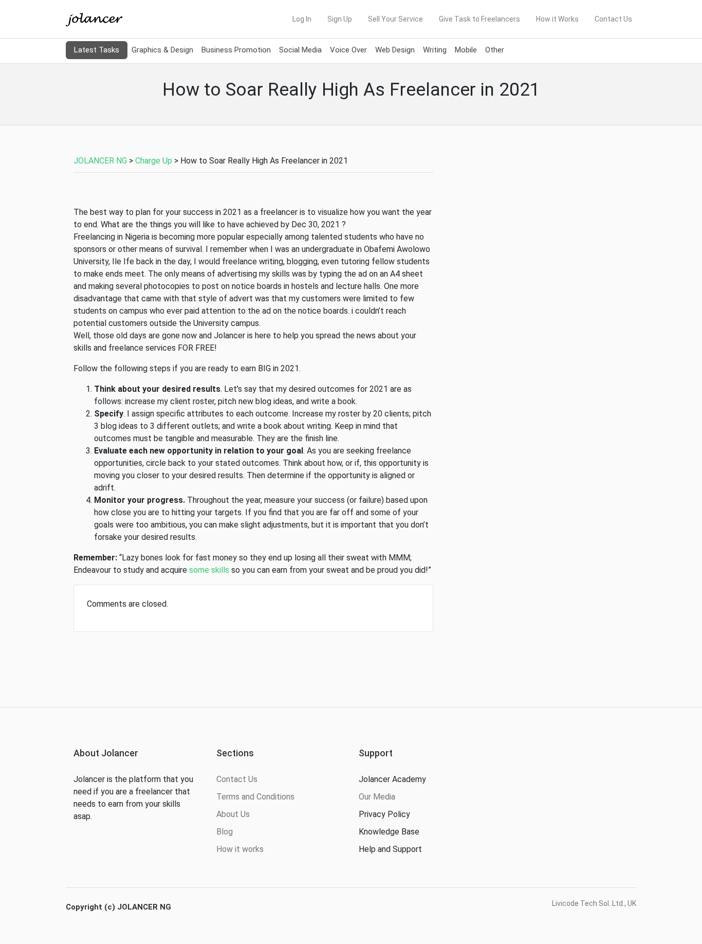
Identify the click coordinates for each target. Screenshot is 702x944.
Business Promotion (236, 50)
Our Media (377, 797)
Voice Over (348, 50)
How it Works (557, 19)
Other (494, 50)
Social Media (300, 50)
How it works (240, 849)
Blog (224, 832)
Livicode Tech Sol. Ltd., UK (594, 903)
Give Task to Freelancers (479, 19)
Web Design (395, 50)
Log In (301, 19)
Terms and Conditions (255, 797)
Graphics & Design (162, 50)
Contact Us (613, 19)
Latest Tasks (96, 50)
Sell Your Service (395, 19)
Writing (435, 50)
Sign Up (339, 19)
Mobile (466, 50)
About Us (233, 814)
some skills (209, 570)
